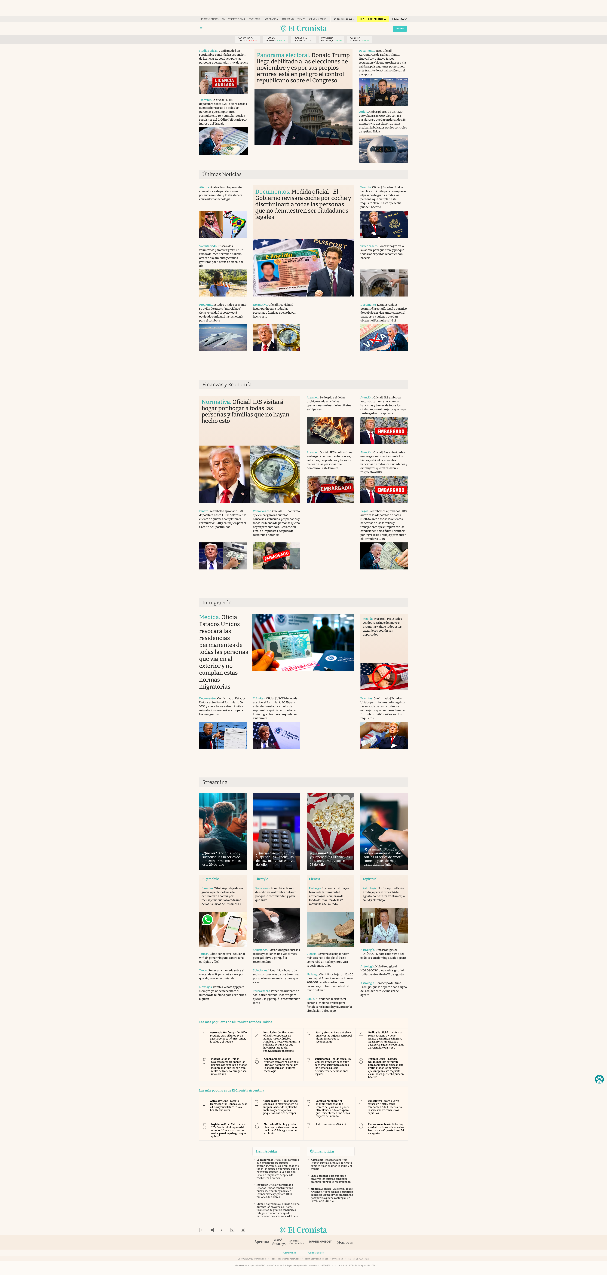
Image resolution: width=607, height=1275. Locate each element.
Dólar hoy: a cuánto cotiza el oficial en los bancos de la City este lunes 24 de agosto (386, 1129)
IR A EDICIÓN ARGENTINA (373, 19)
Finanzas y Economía (227, 385)
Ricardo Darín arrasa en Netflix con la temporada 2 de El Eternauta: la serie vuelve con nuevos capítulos (385, 1107)
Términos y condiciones (316, 1258)
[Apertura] (261, 1242)
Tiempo (301, 19)
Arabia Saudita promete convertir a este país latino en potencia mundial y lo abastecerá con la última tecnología (281, 1065)
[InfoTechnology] (320, 1242)
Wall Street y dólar (233, 19)
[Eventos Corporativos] (296, 1242)
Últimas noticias (209, 19)
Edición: (398, 19)
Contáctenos (289, 1252)
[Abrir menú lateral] (201, 28)
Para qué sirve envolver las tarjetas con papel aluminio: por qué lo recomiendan (334, 1037)
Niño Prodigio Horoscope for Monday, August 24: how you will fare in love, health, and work (228, 1105)
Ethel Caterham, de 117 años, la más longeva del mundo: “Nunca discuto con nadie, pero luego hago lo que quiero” (229, 1130)
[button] (599, 1079)
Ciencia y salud (317, 19)
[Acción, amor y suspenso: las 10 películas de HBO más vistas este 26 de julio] (276, 831)
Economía (254, 19)
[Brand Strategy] (279, 1242)
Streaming (288, 19)
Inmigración (271, 19)
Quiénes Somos (316, 1252)
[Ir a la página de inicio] (303, 28)
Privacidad (337, 1258)
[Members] (345, 1242)
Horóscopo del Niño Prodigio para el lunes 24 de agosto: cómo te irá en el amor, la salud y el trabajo (228, 1037)
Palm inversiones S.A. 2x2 (330, 1124)
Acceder (400, 28)
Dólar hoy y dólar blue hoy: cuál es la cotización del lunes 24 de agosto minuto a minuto (281, 1129)
